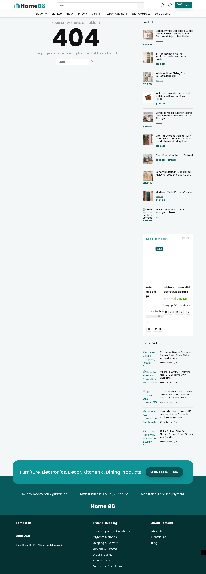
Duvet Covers (166, 362)
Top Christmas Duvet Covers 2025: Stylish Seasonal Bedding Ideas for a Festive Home (176, 394)
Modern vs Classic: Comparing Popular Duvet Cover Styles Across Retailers (176, 355)
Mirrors (95, 14)
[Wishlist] (170, 5)
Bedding (41, 14)
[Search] (140, 5)
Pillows (82, 14)
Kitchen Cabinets (116, 14)
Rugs (70, 14)
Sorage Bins (162, 14)
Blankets (57, 14)
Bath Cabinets (141, 14)
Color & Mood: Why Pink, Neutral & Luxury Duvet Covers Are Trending (176, 434)
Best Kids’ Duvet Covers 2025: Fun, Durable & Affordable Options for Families (176, 414)
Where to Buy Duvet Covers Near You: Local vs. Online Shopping (175, 374)
